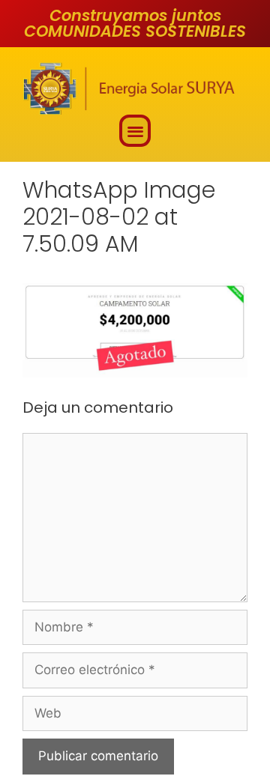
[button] (135, 131)
